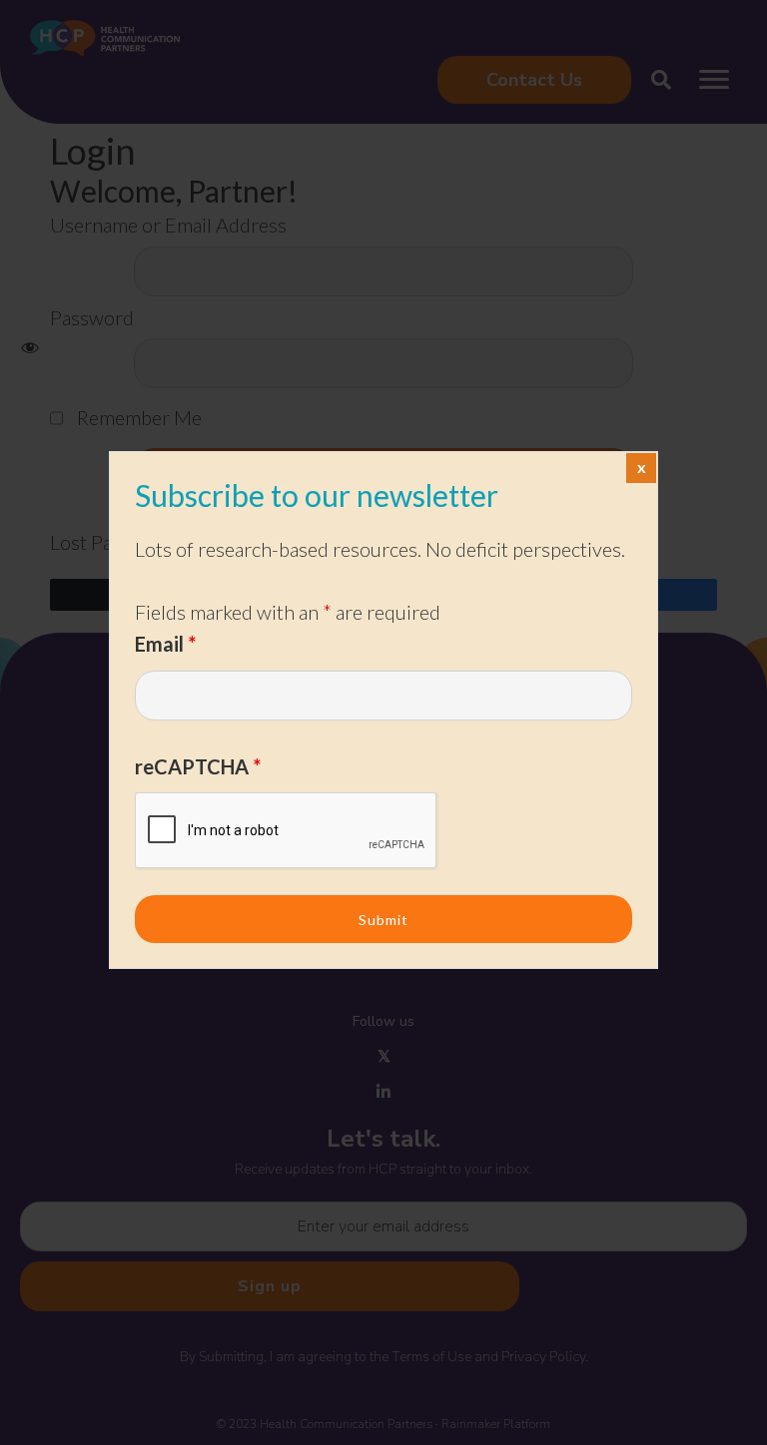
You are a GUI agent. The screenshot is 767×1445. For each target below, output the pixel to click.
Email (165, 644)
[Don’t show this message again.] (641, 468)
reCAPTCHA (198, 766)
